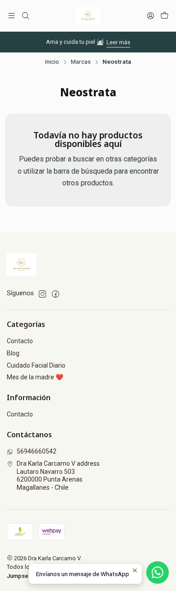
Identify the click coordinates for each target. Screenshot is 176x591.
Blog (13, 353)
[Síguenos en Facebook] (55, 293)
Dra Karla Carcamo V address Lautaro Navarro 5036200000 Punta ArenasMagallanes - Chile (58, 475)
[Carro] (164, 16)
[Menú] (11, 16)
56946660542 (36, 451)
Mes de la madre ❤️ (35, 377)
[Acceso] (150, 16)
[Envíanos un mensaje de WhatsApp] (157, 572)
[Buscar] (25, 16)
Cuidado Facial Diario (36, 365)
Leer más (118, 42)
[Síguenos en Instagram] (42, 293)
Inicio (52, 62)
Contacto (20, 341)
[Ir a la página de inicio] (88, 16)
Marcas (81, 62)
